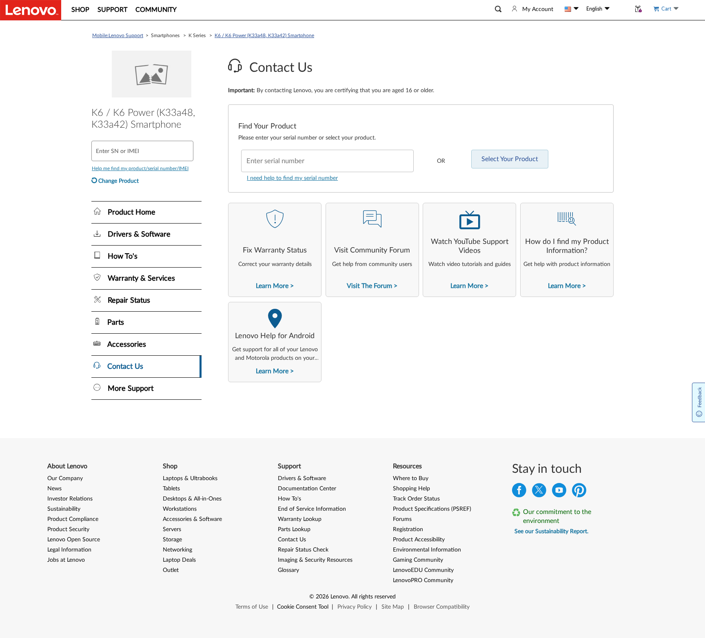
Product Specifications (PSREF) (432, 509)
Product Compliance (72, 519)
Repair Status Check (303, 550)
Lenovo (339, 597)
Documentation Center (307, 489)
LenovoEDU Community (423, 570)
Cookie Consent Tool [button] (302, 607)
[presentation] (274, 250)
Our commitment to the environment (557, 516)
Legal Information (69, 550)
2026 (322, 597)
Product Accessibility (419, 540)
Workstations (180, 509)
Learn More (272, 286)
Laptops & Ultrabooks (190, 478)
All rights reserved (373, 597)
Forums (402, 519)
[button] (498, 9)
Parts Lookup (294, 529)
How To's (289, 499)
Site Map (392, 607)
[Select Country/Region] (572, 9)
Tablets (171, 489)
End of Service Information (312, 509)
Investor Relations (70, 499)
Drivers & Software (302, 478)
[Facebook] (519, 492)
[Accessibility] (620, 9)
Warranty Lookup (299, 519)
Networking (177, 550)
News (54, 489)
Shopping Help (411, 489)
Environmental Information (427, 550)
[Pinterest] (579, 492)
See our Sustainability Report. (551, 531)
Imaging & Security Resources (315, 560)
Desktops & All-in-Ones (192, 499)
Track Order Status (416, 499)
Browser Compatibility (442, 607)
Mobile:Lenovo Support (117, 35)
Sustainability (63, 509)
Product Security (68, 529)
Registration (408, 529)
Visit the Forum (369, 286)
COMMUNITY (156, 10)
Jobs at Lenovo (66, 560)
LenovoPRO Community (423, 580)
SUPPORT (112, 10)
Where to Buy (410, 478)
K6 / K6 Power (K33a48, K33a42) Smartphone (264, 35)
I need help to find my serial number (292, 178)
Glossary (288, 570)
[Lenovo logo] (30, 10)
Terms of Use (251, 607)
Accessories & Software (192, 519)
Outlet (171, 570)
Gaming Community (418, 560)
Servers (172, 529)
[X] (539, 492)
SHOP (80, 10)
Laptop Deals (179, 560)
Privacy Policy (354, 607)
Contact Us (292, 540)
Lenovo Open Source (73, 540)
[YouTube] (559, 492)
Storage (172, 540)
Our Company (65, 478)
